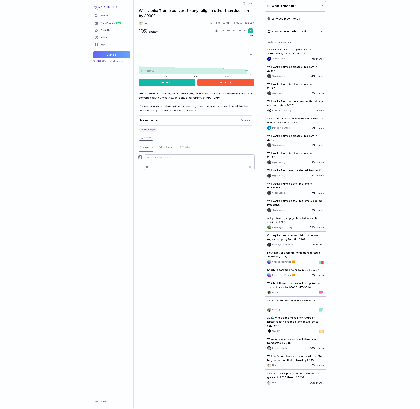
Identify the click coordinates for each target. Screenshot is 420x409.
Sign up (111, 54)
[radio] (223, 30)
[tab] (146, 147)
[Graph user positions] (216, 30)
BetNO (224, 82)
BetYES (165, 82)
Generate (245, 120)
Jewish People (148, 129)
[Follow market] (244, 4)
